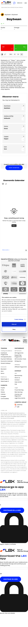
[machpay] (22, 271)
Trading (4, 348)
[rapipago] (22, 277)
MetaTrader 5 (5, 381)
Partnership (19, 348)
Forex (2, 390)
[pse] (14, 271)
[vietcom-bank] (5, 283)
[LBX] (3, 3)
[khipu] (5, 265)
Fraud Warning (19, 390)
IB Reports (18, 361)
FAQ (16, 384)
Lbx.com (3, 420)
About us (17, 377)
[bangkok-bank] (22, 289)
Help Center (18, 382)
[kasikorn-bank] (22, 283)
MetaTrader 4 (5, 379)
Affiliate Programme (21, 367)
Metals (3, 392)
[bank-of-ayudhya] (5, 289)
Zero (2, 371)
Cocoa (6, 126)
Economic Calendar (7, 361)
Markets (4, 385)
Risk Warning (18, 392)
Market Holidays (5, 363)
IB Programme (19, 353)
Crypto (3, 387)
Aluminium (7, 105)
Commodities (13, 7)
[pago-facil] (5, 271)
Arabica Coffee (8, 116)
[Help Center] (14, 3)
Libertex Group (20, 402)
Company (18, 371)
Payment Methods (6, 359)
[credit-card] (22, 265)
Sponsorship (18, 375)
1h (14, 54)
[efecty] (14, 277)
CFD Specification (6, 357)
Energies (3, 396)
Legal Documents (20, 398)
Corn (5, 146)
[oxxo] (5, 277)
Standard (3, 369)
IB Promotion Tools (20, 359)
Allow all (14, 324)
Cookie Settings (18, 319)
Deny (14, 329)
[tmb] (14, 283)
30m (11, 54)
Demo (2, 373)
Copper (6, 136)
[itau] (14, 265)
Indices (3, 394)
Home (2, 7)
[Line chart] (5, 54)
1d (18, 54)
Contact (17, 380)
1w (21, 54)
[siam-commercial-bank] (14, 289)
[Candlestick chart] (2, 54)
